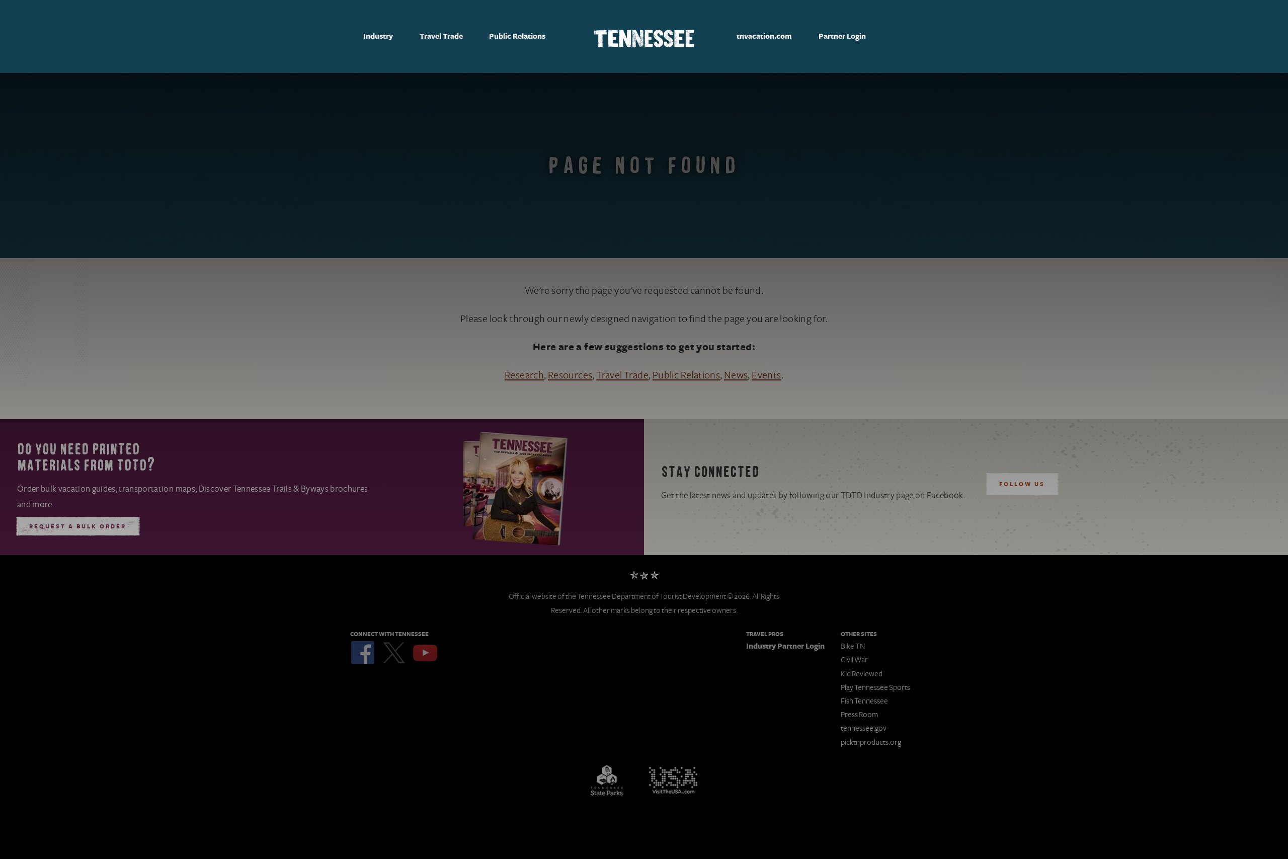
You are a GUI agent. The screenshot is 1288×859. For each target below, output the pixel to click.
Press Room (859, 714)
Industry (378, 37)
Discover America (673, 780)
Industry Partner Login (785, 646)
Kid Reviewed (861, 673)
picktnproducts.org (871, 742)
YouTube (425, 652)
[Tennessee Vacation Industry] (644, 37)
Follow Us (1022, 484)
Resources (570, 375)
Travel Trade (441, 37)
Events (766, 375)
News (736, 375)
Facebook (362, 652)
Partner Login (842, 36)
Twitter (394, 652)
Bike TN (853, 646)
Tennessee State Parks (607, 780)
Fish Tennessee (864, 701)
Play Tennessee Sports (875, 687)
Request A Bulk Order (77, 526)
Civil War (854, 659)
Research (524, 375)
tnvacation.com (764, 36)
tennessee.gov (864, 728)
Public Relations (517, 37)
